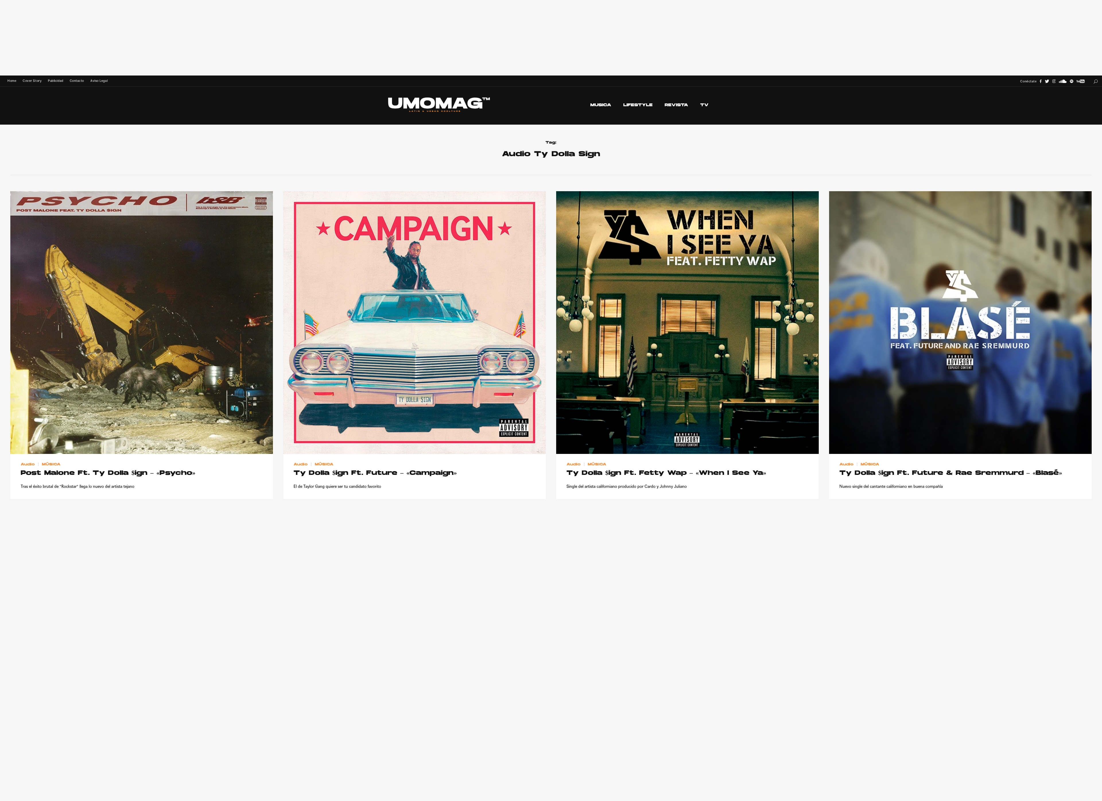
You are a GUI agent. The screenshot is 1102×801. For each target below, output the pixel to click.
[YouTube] (1080, 81)
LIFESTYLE (638, 105)
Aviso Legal (99, 81)
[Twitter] (1047, 81)
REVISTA (676, 105)
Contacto (77, 81)
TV (704, 105)
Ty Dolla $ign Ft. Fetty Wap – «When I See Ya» (666, 473)
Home (11, 81)
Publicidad (55, 81)
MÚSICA (51, 464)
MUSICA (600, 105)
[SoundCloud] (1063, 81)
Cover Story (32, 81)
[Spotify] (1071, 81)
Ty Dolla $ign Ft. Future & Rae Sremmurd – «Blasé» (950, 473)
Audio (28, 464)
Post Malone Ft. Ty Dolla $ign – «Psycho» (108, 473)
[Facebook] (1040, 81)
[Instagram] (1054, 81)
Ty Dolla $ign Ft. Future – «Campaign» (375, 473)
